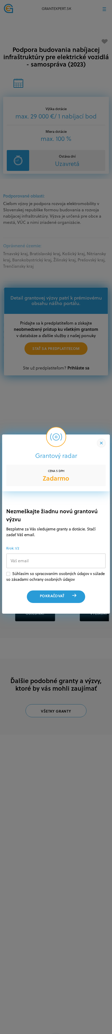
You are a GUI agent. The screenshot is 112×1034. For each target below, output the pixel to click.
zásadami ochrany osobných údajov (43, 579)
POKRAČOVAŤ (52, 596)
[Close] (101, 443)
